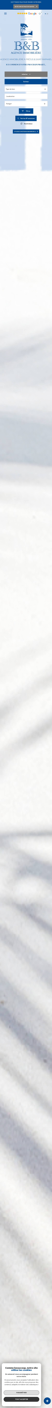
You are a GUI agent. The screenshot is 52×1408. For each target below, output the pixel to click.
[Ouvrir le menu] (5, 14)
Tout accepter (21, 1399)
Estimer (26, 81)
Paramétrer (21, 1392)
